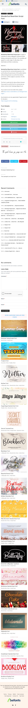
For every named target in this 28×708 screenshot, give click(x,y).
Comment (4, 276)
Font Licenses (20, 694)
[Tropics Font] (14, 351)
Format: (4, 111)
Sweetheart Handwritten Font (10, 654)
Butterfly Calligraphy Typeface (10, 564)
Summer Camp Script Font (9, 338)
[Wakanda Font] (14, 621)
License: (4, 119)
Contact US (15, 696)
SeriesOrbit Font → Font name (11, 194)
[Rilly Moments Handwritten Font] (14, 508)
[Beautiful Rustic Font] (14, 463)
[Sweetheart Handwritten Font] (14, 644)
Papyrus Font (7, 224)
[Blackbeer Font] (14, 441)
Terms (5, 694)
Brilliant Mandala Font (7, 496)
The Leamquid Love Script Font (8, 176)
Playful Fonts (13, 430)
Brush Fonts (4, 13)
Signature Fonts (20, 430)
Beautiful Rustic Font (7, 473)
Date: (3, 109)
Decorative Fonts (5, 363)
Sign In (2, 0)
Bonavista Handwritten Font (9, 586)
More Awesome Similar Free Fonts (14, 316)
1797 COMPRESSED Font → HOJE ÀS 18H (13, 197)
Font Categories (9, 9)
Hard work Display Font (8, 541)
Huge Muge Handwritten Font (9, 406)
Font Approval (8, 696)
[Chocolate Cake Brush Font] (14, 599)
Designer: (4, 116)
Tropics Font (5, 361)
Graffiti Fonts (11, 543)
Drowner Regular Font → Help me (12, 251)
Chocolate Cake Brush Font (9, 609)
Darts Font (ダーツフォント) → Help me (13, 248)
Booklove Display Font (7, 676)
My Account (15, 0)
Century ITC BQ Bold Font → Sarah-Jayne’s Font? (15, 237)
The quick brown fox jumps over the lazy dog (15, 152)
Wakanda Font (5, 631)
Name (3, 298)
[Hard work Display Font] (14, 531)
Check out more (15, 125)
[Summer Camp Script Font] (14, 328)
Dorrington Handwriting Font (8, 170)
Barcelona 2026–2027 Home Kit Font (17, 240)
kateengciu (14, 116)
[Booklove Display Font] (14, 666)
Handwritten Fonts (14, 385)
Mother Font (4, 383)
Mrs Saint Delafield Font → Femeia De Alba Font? (15, 234)
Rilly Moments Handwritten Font (10, 518)
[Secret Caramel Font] (14, 418)
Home (3, 9)
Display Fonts (12, 363)
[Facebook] (15, 705)
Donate (15, 132)
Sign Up (8, 0)
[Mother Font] (14, 373)
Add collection (14, 129)
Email (3, 304)
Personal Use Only (15, 119)
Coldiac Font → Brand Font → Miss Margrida (14, 218)
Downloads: (5, 114)
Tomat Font (6, 230)
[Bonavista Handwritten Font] (14, 576)
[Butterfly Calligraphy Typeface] (14, 553)
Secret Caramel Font (7, 428)
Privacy (9, 694)
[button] (26, 4)
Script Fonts (17, 9)
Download (15, 122)
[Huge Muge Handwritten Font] (14, 396)
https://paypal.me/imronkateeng (9, 101)
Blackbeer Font (5, 451)
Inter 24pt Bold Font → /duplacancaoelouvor (14, 205)
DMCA (14, 694)
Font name (7, 191)
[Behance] (12, 705)
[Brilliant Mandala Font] (14, 486)
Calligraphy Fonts (5, 385)
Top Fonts (21, 696)
